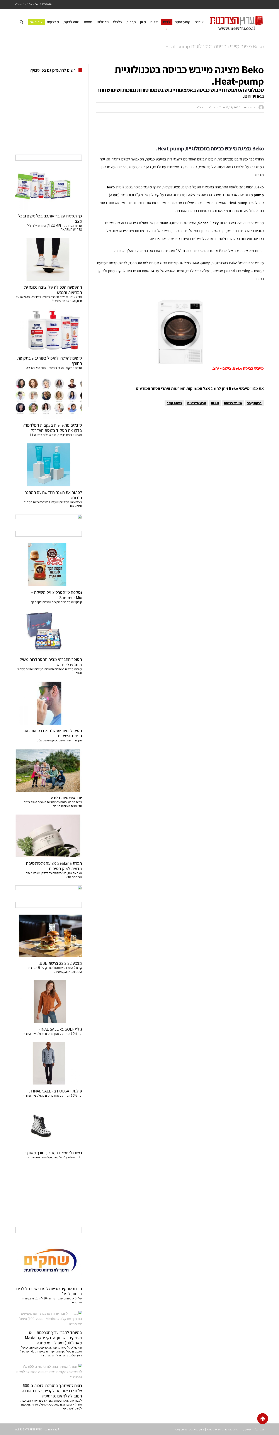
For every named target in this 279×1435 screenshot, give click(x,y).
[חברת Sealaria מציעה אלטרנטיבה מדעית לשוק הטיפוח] (48, 836)
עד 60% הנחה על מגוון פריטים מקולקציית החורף (53, 1034)
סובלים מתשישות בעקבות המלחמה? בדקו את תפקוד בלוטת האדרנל (52, 427)
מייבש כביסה (233, 403)
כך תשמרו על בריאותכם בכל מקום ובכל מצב (50, 218)
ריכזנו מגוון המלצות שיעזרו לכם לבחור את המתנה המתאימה (53, 504)
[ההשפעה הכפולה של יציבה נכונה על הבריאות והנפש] (48, 259)
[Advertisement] (184, 129)
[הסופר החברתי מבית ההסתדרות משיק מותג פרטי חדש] (48, 632)
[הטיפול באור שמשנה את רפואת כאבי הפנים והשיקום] (48, 703)
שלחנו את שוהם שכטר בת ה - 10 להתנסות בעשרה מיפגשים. (52, 1300)
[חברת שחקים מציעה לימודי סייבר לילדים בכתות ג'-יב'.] (48, 1261)
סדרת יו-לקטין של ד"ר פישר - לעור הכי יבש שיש (54, 368)
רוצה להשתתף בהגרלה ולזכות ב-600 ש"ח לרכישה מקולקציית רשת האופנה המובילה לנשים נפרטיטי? (52, 1391)
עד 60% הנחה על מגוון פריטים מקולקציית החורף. (52, 1095)
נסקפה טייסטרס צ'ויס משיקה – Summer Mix (56, 594)
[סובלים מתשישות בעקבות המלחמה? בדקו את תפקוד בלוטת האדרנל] (48, 397)
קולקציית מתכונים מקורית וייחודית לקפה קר (56, 602)
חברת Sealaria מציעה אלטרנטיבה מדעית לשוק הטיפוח (54, 865)
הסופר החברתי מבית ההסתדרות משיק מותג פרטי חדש (50, 661)
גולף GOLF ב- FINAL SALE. (59, 1029)
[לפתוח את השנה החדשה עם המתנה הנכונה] (48, 464)
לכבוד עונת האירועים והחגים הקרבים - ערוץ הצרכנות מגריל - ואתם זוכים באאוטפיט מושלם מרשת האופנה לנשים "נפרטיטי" (51, 1404)
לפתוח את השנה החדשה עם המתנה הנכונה (53, 494)
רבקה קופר (254, 403)
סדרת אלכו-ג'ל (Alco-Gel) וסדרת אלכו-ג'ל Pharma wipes (54, 228)
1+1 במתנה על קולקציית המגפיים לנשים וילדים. (54, 1157)
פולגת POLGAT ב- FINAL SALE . (55, 1091)
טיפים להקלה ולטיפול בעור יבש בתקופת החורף (49, 360)
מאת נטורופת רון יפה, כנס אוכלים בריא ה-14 (56, 435)
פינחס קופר (174, 403)
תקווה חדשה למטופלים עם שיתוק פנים (59, 740)
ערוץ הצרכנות (196, 403)
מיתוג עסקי (181, 1429)
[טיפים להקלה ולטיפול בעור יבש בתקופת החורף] (48, 330)
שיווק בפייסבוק (196, 1429)
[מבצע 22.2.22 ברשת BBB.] (48, 936)
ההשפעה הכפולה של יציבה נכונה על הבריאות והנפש (53, 289)
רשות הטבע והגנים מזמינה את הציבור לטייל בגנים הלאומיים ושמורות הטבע (53, 804)
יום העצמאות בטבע (66, 797)
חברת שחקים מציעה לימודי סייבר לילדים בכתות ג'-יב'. (49, 1291)
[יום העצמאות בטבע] (48, 770)
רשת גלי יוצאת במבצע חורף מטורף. (53, 1153)
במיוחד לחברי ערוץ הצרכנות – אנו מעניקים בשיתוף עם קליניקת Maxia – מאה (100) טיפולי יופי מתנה (52, 1338)
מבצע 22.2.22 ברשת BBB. (60, 963)
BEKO (215, 403)
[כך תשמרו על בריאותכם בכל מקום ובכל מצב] (48, 188)
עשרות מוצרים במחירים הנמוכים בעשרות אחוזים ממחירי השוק (49, 671)
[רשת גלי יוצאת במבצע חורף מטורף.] (48, 1125)
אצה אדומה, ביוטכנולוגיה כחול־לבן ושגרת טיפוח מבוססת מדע (54, 875)
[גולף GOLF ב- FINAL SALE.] (48, 1001)
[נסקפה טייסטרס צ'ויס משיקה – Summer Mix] (48, 564)
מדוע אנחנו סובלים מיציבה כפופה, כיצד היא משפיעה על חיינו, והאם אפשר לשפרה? (49, 299)
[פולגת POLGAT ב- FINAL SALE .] (48, 1063)
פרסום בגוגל (213, 1429)
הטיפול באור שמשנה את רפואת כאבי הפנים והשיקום (52, 733)
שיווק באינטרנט (230, 1429)
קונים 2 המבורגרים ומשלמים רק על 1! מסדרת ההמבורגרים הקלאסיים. (55, 970)
